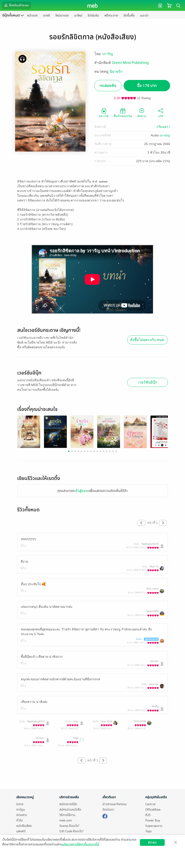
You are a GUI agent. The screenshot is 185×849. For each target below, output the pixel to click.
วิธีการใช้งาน (67, 815)
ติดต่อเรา (108, 809)
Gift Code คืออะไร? (71, 831)
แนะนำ (144, 15)
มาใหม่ (78, 15)
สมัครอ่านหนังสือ (70, 809)
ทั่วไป (19, 820)
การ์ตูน (20, 809)
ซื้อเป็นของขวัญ (123, 116)
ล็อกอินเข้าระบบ (18, 5)
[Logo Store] (93, 5)
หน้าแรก (32, 15)
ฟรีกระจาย (111, 15)
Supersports (153, 825)
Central (150, 804)
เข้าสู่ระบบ (81, 490)
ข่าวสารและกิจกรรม (114, 804)
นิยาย (19, 804)
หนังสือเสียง (24, 825)
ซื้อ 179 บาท (147, 86)
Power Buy (152, 820)
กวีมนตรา (163, 127)
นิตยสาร (21, 815)
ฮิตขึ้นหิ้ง (129, 15)
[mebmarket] (104, 815)
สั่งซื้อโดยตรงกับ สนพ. (147, 340)
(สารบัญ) (165, 135)
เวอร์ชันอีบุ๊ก (147, 382)
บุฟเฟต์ (20, 831)
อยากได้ (104, 116)
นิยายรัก (116, 71)
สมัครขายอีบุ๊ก (68, 804)
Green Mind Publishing (130, 63)
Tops (148, 831)
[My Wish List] (159, 5)
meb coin (65, 820)
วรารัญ (107, 54)
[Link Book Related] (28, 431)
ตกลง (152, 842)
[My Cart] (169, 5)
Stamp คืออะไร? (69, 825)
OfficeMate (152, 809)
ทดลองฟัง (107, 86)
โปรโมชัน (93, 15)
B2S (147, 815)
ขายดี (46, 15)
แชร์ (160, 116)
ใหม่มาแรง (62, 15)
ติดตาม (141, 116)
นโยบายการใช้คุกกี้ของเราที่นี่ (80, 844)
